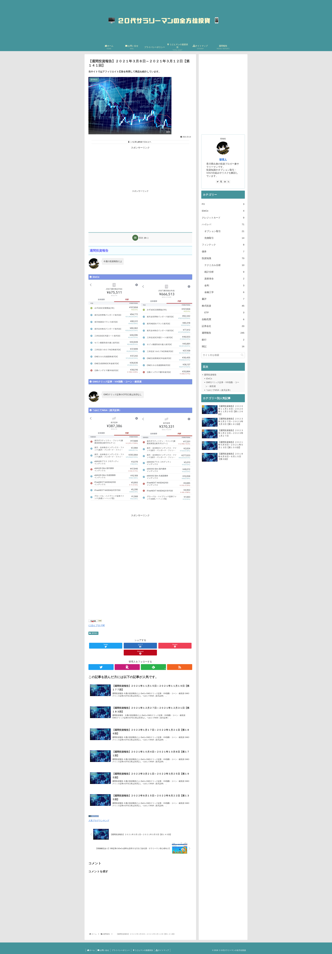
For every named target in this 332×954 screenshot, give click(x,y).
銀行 (223, 339)
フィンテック (223, 244)
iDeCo (223, 211)
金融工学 (224, 292)
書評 (223, 299)
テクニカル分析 (224, 265)
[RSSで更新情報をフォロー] (179, 667)
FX (223, 204)
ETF (224, 312)
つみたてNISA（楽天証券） (219, 390)
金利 (224, 285)
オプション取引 (224, 231)
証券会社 (223, 326)
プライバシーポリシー (121, 950)
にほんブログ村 (96, 625)
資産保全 (224, 278)
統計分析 (224, 272)
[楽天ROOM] (127, 667)
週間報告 (94, 633)
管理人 (223, 159)
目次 (141, 238)
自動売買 (223, 319)
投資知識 (223, 258)
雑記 (223, 346)
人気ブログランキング (98, 820)
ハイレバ (223, 224)
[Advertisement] (140, 168)
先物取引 (224, 238)
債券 (223, 251)
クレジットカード (223, 217)
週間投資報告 (210, 375)
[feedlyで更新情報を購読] (224, 181)
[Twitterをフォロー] (101, 667)
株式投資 (223, 305)
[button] (242, 355)
